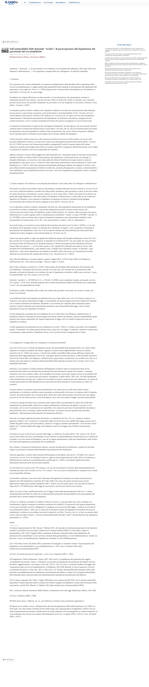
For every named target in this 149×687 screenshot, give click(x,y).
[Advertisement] (74, 21)
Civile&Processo (74, 2)
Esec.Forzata (48, 2)
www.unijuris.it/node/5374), (64, 580)
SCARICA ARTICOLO (11, 42)
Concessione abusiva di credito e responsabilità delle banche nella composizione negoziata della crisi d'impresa (123, 54)
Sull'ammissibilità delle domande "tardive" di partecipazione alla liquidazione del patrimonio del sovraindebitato (122, 69)
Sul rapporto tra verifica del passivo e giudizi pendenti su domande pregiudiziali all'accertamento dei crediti (123, 82)
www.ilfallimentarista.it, (79, 536)
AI (25, 2)
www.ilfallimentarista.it (68, 538)
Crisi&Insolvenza (35, 2)
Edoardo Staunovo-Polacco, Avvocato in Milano (27, 57)
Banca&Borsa (60, 2)
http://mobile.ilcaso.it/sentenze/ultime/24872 (66, 585)
